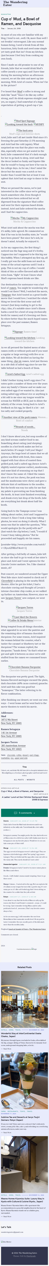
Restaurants (13, 1111)
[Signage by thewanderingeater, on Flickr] (17, 331)
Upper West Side (21, 758)
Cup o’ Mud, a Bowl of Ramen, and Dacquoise (22, 791)
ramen (13, 287)
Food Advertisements (23, 949)
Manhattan (6, 14)
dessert (25, 755)
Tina (2, 28)
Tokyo (22, 1111)
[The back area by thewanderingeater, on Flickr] (24, 130)
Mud (19, 91)
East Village (34, 755)
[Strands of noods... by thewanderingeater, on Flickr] (24, 426)
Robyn (5, 897)
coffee (18, 755)
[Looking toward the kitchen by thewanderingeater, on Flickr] (20, 337)
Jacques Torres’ (14, 597)
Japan (11, 1030)
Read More (7, 1049)
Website (31, 780)
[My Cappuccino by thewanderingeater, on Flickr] (29, 218)
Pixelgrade (31, 1256)
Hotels (4, 1030)
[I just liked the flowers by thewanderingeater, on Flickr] (24, 617)
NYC (12, 758)
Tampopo (6, 294)
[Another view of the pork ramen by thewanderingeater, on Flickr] (19, 417)
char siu (17, 361)
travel (18, 1030)
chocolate (11, 755)
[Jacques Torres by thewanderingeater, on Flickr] (24, 607)
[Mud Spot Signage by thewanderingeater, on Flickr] (1, 114)
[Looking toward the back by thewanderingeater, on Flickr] (19, 124)
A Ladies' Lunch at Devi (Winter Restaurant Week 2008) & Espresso (25, 798)
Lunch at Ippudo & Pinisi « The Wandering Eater (27, 929)
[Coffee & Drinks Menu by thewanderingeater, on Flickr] (20, 620)
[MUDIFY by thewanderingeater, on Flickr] (38, 124)
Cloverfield (7, 580)
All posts (19, 780)
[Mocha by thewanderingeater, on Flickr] (15, 218)
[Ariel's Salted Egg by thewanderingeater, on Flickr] (15, 374)
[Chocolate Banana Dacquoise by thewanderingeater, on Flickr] (24, 667)
